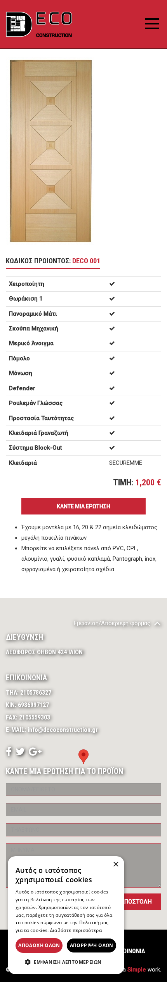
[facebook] (9, 753)
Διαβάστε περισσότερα (76, 930)
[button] (66, 962)
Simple (136, 969)
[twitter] (20, 753)
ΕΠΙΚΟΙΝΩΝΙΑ (127, 951)
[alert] (66, 915)
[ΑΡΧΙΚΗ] (39, 24)
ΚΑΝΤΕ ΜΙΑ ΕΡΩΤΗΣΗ (83, 506)
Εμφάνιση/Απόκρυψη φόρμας (113, 623)
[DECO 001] (50, 150)
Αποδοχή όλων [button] (39, 945)
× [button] (115, 864)
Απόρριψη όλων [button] (91, 945)
